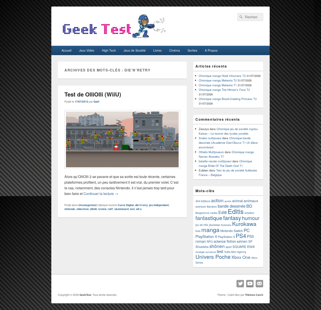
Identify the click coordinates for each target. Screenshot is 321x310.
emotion (249, 213)
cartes (213, 213)
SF (250, 241)
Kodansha (226, 225)
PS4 (241, 235)
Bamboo (212, 206)
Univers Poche (213, 256)
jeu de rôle (201, 225)
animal (237, 200)
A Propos (211, 50)
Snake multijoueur (210, 138)
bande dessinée (231, 206)
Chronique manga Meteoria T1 (218, 85)
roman (200, 241)
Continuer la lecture (100, 193)
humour (250, 218)
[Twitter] (240, 283)
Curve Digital (126, 205)
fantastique (208, 218)
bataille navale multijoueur (215, 161)
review (102, 209)
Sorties (192, 50)
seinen (242, 241)
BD (249, 206)
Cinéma (174, 50)
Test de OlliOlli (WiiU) (92, 94)
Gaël (96, 101)
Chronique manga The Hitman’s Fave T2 (224, 90)
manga (210, 229)
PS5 (250, 236)
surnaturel (210, 252)
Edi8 (222, 212)
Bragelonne (202, 213)
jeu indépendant (159, 205)
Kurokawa (244, 223)
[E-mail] (259, 283)
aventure (200, 206)
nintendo (69, 209)
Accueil (66, 50)
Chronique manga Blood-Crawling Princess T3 (228, 99)
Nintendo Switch (231, 231)
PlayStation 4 (206, 236)
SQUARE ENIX (244, 246)
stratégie (200, 252)
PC (247, 230)
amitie (227, 201)
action (217, 200)
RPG (210, 241)
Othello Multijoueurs (211, 152)
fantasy (232, 217)
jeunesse (214, 225)
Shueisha (202, 246)
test (132, 209)
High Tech (109, 50)
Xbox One (240, 257)
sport (229, 247)
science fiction (225, 241)
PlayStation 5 (226, 237)
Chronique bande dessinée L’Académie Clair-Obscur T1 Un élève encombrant (228, 142)
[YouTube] (250, 283)
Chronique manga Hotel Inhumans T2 (222, 76)
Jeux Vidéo (86, 50)
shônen (217, 246)
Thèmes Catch (254, 295)
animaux (251, 200)
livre (197, 231)
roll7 (110, 209)
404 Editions (202, 201)
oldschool (82, 209)
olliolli (93, 209)
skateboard (121, 209)
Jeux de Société (135, 50)
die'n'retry (141, 205)
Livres (157, 50)
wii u (139, 209)
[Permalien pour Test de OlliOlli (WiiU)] (122, 170)
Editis (236, 211)
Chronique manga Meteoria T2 (218, 80)
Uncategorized (87, 205)
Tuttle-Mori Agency (235, 252)
